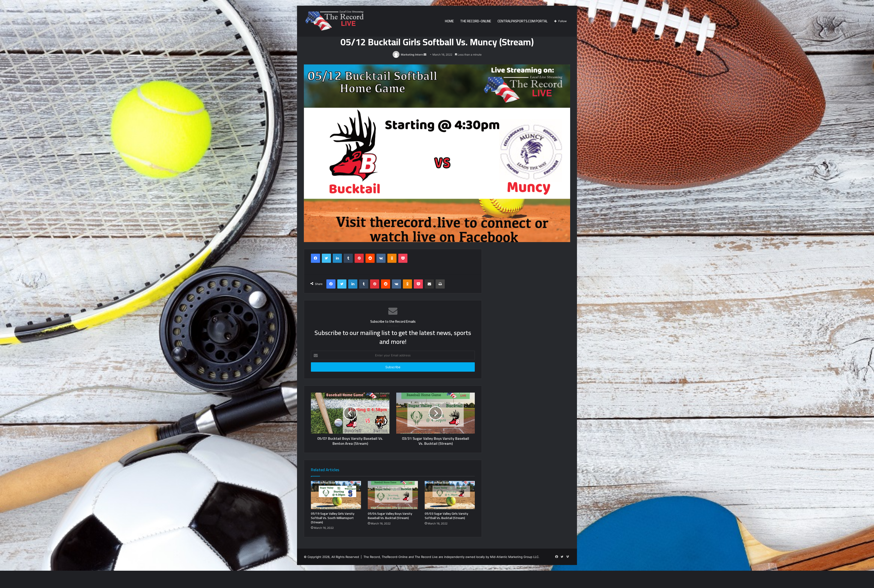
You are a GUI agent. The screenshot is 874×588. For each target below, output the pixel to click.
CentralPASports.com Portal (523, 21)
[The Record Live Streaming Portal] (333, 21)
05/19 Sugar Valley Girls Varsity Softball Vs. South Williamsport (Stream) (332, 518)
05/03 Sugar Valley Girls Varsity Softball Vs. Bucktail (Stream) (446, 516)
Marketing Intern (412, 54)
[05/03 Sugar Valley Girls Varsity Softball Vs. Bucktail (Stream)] (450, 495)
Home (449, 21)
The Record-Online (475, 21)
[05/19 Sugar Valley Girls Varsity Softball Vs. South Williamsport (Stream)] (336, 495)
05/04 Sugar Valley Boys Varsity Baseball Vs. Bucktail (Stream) (390, 516)
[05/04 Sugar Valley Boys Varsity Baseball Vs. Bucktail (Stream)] (393, 495)
